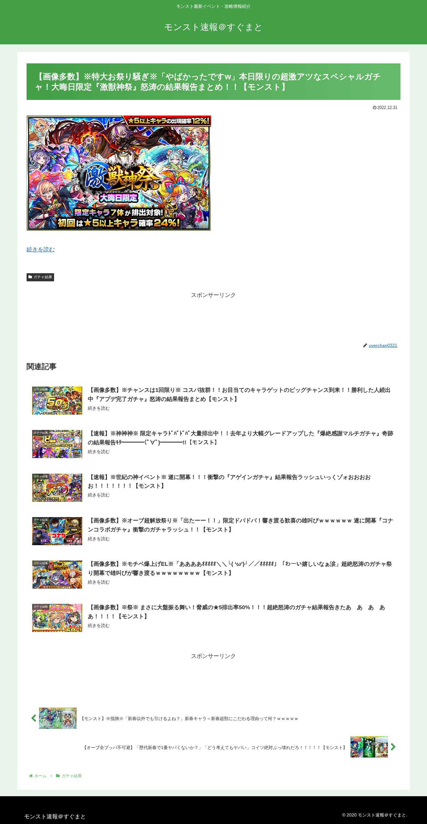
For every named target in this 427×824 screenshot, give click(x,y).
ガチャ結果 (42, 277)
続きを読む (41, 249)
